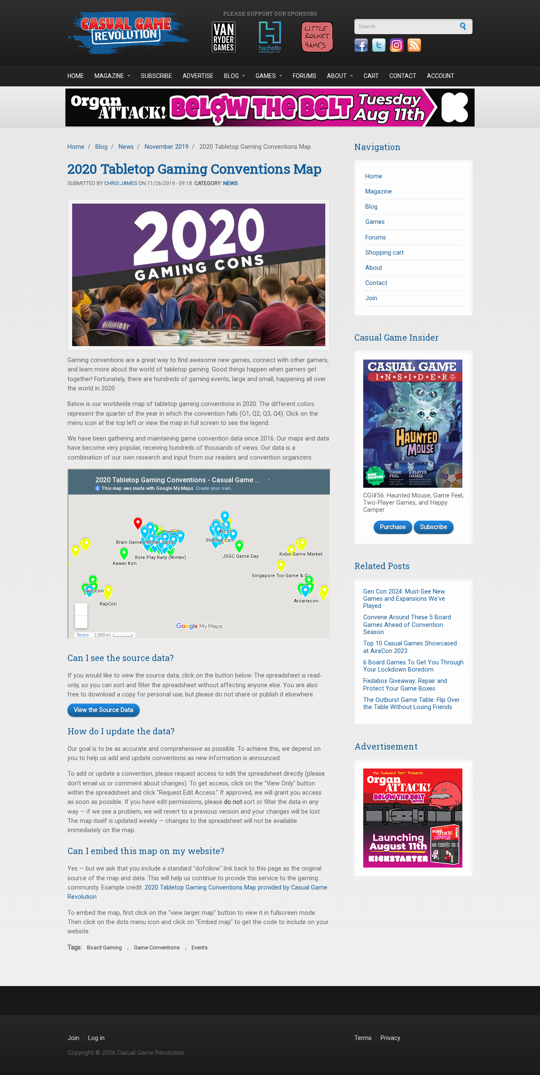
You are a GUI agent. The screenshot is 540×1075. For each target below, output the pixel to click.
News (126, 146)
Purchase (393, 527)
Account (440, 76)
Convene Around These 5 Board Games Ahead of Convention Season (407, 625)
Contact (402, 76)
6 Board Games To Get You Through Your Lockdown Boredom (413, 666)
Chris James (120, 183)
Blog (231, 76)
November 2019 (167, 146)
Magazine (109, 76)
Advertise (198, 76)
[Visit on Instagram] (396, 45)
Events (200, 947)
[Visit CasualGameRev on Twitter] (379, 45)
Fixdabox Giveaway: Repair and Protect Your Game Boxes (405, 684)
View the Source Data (103, 710)
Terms (363, 1038)
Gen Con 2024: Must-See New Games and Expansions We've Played (404, 599)
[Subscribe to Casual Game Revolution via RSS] (414, 45)
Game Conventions (157, 947)
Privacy (390, 1038)
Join (371, 298)
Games (266, 76)
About (337, 76)
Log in (96, 1038)
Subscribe (156, 76)
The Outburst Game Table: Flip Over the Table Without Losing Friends (411, 703)
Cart (371, 76)
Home (76, 76)
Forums (304, 76)
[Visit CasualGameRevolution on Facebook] (361, 45)
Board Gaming (104, 947)
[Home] (131, 32)
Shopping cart (384, 252)
